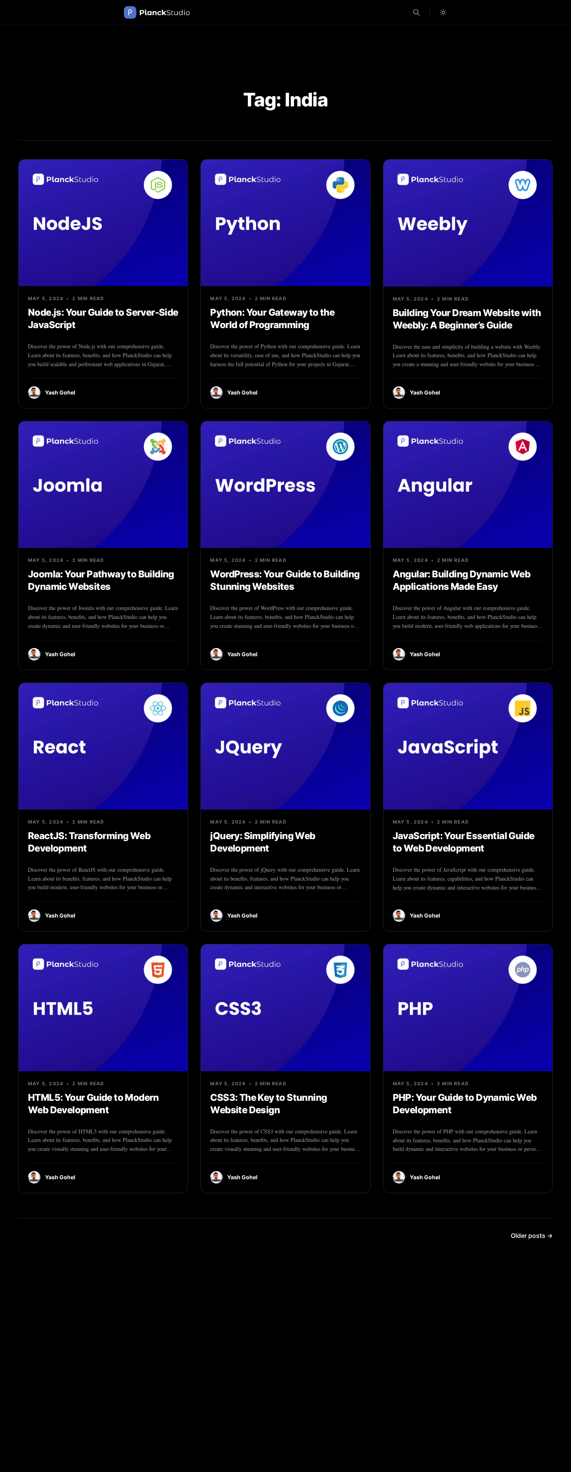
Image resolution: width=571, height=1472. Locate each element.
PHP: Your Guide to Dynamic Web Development (465, 1104)
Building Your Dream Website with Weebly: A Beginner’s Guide (467, 319)
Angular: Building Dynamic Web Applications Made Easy (462, 580)
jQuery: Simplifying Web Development (262, 842)
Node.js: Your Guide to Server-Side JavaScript (103, 318)
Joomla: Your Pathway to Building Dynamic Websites (101, 580)
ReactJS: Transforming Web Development (89, 842)
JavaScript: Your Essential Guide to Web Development (463, 842)
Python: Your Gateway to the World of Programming (272, 318)
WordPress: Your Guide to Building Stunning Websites (284, 580)
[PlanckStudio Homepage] (157, 12)
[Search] (416, 12)
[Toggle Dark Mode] (443, 12)
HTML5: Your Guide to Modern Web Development (93, 1104)
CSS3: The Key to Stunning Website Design (268, 1104)
